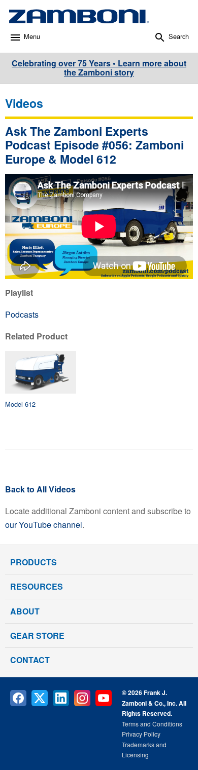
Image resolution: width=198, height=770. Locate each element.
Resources (36, 586)
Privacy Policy (141, 733)
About (25, 611)
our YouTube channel (43, 524)
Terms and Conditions (152, 723)
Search (179, 36)
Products (33, 562)
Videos (24, 103)
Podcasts (22, 314)
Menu (32, 36)
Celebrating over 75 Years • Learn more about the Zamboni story (99, 67)
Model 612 (20, 403)
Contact (30, 660)
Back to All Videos (40, 489)
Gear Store (37, 635)
